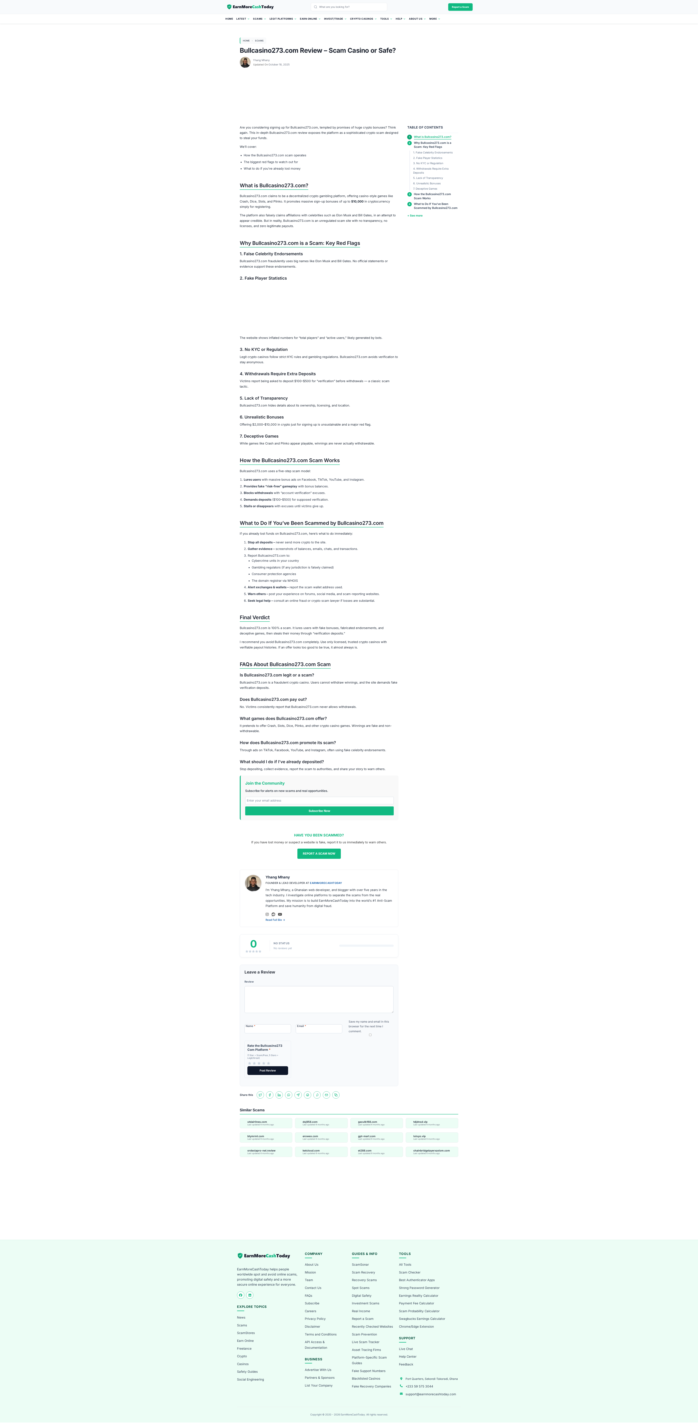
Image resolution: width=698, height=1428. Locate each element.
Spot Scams (361, 1288)
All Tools (405, 1264)
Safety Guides (247, 1371)
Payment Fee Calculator (416, 1303)
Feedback (406, 1364)
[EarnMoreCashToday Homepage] (265, 1256)
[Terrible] (249, 1063)
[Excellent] (268, 1063)
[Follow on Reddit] (273, 914)
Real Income (361, 1311)
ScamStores (246, 1333)
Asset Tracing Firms (366, 1350)
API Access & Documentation (316, 1344)
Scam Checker (409, 1272)
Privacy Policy (315, 1319)
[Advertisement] (349, 98)
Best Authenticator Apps (417, 1280)
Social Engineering (250, 1379)
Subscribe (312, 1303)
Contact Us (313, 1288)
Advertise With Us (318, 1370)
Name (250, 1026)
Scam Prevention (364, 1334)
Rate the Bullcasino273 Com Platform (264, 1048)
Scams (258, 18)
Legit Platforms (281, 18)
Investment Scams (365, 1303)
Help (399, 18)
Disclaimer (312, 1326)
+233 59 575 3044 (419, 1386)
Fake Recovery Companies (371, 1386)
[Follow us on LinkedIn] (249, 1295)
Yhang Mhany (261, 60)
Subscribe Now (319, 811)
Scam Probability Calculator (419, 1311)
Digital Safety (362, 1295)
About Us (415, 18)
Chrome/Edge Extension (416, 1326)
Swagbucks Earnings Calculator (422, 1319)
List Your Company (319, 1385)
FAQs (308, 1295)
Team (309, 1280)
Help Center (407, 1356)
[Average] (259, 1063)
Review (249, 981)
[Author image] (246, 60)
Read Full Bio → (275, 919)
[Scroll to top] (691, 1412)
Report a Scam (460, 6)
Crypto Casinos (361, 18)
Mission (310, 1272)
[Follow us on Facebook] (240, 1295)
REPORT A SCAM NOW (319, 853)
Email (301, 1026)
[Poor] (254, 1063)
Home (229, 18)
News (241, 1317)
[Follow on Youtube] (280, 914)
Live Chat (406, 1349)
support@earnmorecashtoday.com (431, 1394)
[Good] (263, 1063)
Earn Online (308, 18)
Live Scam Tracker (365, 1342)
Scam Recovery (363, 1272)
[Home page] (250, 7)
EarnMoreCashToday (326, 882)
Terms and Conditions (321, 1334)
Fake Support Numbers (369, 1371)
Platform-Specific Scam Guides (369, 1360)
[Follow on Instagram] (267, 914)
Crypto (242, 1356)
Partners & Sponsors (320, 1377)
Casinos (243, 1364)
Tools (384, 18)
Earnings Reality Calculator (418, 1295)
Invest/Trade (333, 18)
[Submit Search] (316, 7)
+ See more (415, 215)
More (433, 18)
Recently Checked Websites (372, 1326)
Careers (310, 1311)
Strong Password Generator (419, 1288)
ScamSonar (360, 1264)
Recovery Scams (364, 1280)
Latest (241, 18)
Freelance (244, 1348)
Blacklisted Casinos (366, 1378)
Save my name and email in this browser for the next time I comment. (369, 1026)
